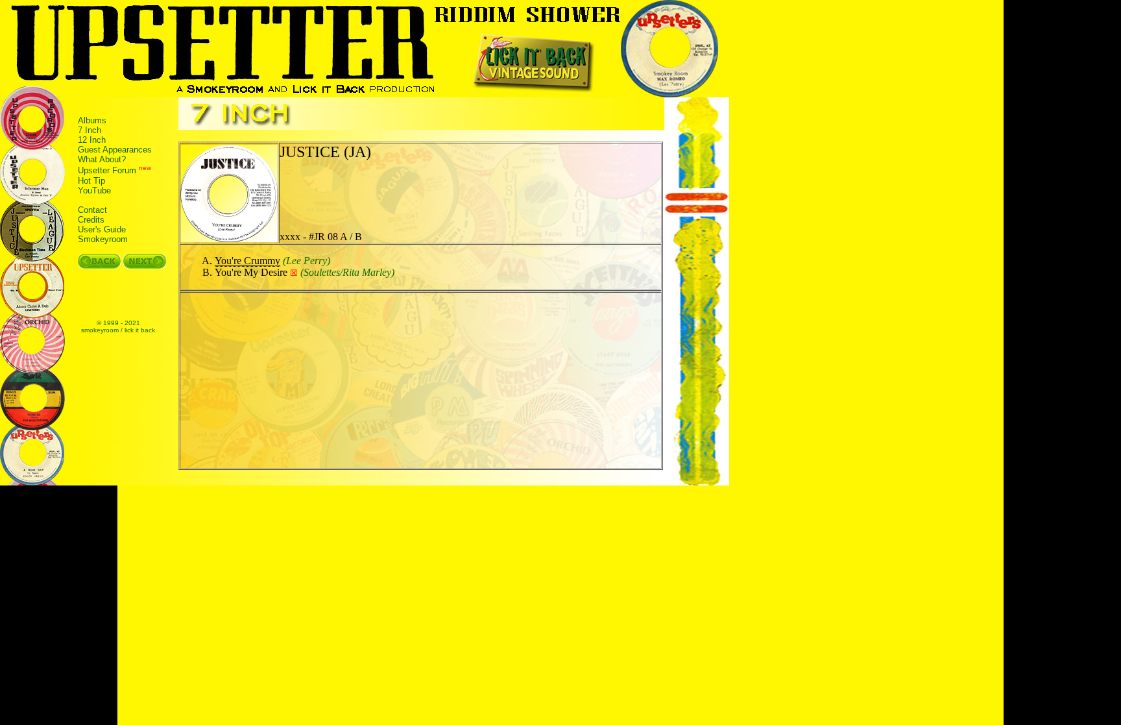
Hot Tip (91, 181)
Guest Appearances (115, 149)
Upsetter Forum (107, 171)
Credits (91, 220)
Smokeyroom (103, 239)
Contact (92, 210)
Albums (92, 120)
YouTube (94, 190)
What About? (102, 159)
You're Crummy (247, 260)
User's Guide (102, 229)
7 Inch (89, 130)
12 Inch (92, 140)
